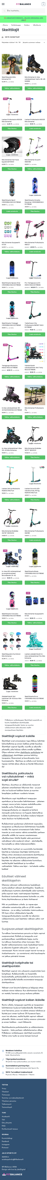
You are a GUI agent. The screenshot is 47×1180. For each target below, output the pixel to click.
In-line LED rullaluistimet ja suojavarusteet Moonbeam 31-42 (11, 573)
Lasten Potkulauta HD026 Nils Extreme (12, 121)
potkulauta (35, 752)
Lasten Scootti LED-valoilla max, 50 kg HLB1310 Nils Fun (32, 491)
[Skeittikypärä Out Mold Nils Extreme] (12, 641)
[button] (43, 4)
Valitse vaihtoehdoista (12, 88)
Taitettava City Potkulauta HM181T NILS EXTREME (34, 325)
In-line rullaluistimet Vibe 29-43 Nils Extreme (12, 449)
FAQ (3, 1126)
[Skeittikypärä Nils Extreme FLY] (12, 64)
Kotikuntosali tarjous (10, 1129)
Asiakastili (6, 1117)
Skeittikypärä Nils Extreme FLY (9, 78)
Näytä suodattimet (12, 37)
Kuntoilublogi (7, 1138)
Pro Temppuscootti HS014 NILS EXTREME (33, 284)
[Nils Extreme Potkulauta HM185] (35, 518)
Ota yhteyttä (7, 1123)
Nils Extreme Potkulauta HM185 (34, 532)
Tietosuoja (6, 1095)
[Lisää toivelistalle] (17, 94)
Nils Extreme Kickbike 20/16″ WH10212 (10, 532)
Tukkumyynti (6, 1104)
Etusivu (5, 25)
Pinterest (5, 1148)
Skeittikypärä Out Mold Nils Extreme (11, 655)
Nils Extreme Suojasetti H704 (11, 244)
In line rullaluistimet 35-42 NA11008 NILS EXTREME (12, 409)
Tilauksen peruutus (9, 1101)
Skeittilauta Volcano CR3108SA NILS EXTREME (11, 615)
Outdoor (27, 25)
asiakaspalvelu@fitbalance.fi (12, 1159)
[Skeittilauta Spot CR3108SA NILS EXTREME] (12, 187)
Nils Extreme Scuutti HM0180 (32, 161)
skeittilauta (25, 752)
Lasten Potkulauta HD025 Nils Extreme (35, 121)
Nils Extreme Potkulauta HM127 (34, 244)
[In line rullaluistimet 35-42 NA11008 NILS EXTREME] (12, 395)
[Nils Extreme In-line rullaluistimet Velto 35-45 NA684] (35, 64)
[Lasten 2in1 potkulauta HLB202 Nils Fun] (12, 475)
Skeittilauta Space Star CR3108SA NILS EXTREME (11, 284)
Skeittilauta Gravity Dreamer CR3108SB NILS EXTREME (34, 202)
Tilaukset (5, 1092)
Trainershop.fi (7, 1107)
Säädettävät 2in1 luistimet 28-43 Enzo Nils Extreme (11, 699)
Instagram (6, 1144)
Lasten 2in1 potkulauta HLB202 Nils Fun (11, 490)
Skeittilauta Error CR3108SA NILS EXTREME (34, 698)
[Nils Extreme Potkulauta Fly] (35, 395)
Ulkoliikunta (37, 25)
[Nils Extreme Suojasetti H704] (12, 229)
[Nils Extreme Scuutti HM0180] (35, 147)
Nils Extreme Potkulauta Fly (34, 409)
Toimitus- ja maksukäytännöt (13, 1098)
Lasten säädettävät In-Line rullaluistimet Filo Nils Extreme (35, 656)
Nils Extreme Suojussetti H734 (34, 615)
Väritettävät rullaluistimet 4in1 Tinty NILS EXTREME (34, 368)
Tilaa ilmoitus (12, 128)
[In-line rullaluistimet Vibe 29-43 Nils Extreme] (12, 435)
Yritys (4, 1089)
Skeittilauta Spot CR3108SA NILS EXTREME (11, 201)
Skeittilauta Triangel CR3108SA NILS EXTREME (11, 324)
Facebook (5, 1141)
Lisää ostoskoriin (35, 128)
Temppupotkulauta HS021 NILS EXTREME (10, 367)
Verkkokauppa (16, 25)
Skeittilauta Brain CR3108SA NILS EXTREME (34, 572)
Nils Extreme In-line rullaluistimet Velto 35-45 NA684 (35, 79)
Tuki (3, 1120)
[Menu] (5, 4)
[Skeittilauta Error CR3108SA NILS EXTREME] (35, 683)
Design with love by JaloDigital (13, 1169)
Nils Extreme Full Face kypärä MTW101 (10, 161)
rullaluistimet (7, 755)
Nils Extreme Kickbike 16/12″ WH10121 (33, 449)
